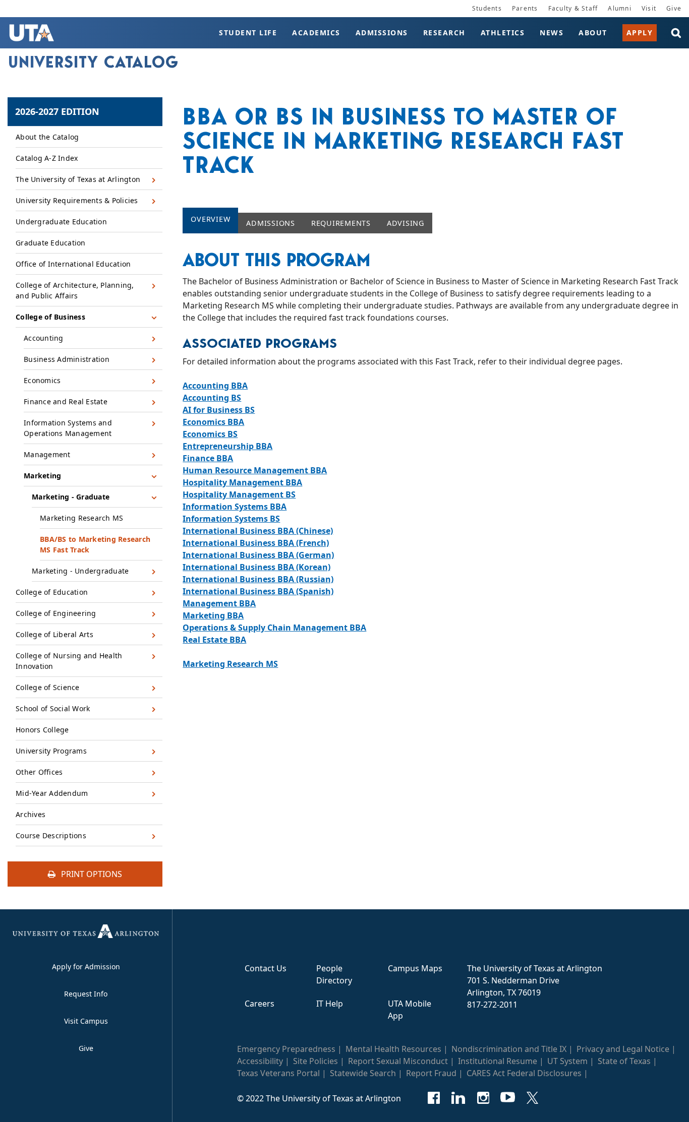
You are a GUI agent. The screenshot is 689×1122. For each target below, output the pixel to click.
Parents (525, 8)
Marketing (42, 475)
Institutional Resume (497, 1061)
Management (47, 454)
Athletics (503, 32)
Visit (649, 8)
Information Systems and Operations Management (68, 428)
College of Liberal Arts (54, 634)
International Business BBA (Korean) (256, 567)
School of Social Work (53, 708)
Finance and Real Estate (65, 401)
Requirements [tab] (341, 223)
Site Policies (315, 1061)
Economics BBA (213, 421)
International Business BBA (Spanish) (258, 591)
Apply (639, 32)
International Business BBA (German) (258, 554)
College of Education (52, 592)
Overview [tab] (210, 219)
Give (673, 8)
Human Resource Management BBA (255, 470)
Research (444, 32)
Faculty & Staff (573, 8)
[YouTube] (507, 1098)
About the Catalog (47, 137)
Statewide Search (363, 1073)
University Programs (51, 751)
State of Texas (624, 1061)
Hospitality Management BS (239, 494)
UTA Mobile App (409, 1009)
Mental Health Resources (393, 1048)
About (593, 32)
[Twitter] (532, 1098)
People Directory (334, 974)
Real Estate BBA (214, 639)
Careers (259, 1003)
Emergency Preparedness (286, 1048)
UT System (567, 1061)
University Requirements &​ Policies (77, 200)
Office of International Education (73, 264)
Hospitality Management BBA (242, 482)
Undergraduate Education (61, 221)
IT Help (329, 1003)
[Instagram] (483, 1098)
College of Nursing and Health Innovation (69, 661)
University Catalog (93, 62)
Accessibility (260, 1061)
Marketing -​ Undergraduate (80, 571)
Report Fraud (431, 1073)
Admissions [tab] (270, 223)
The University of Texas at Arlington (78, 179)
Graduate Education (51, 242)
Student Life (248, 32)
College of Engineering (56, 613)
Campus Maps (415, 968)
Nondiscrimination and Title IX (508, 1048)
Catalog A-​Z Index (47, 158)
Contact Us (265, 968)
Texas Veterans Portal (278, 1073)
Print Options (90, 874)
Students (487, 8)
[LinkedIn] (458, 1098)
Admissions (382, 32)
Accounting (44, 338)
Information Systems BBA (234, 506)
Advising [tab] (405, 223)
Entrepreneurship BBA (227, 446)
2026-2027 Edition (57, 111)
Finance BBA (208, 458)
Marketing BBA (213, 615)
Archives (30, 814)
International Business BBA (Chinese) (258, 530)
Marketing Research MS (81, 518)
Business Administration (66, 359)
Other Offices (39, 772)
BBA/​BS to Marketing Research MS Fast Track (95, 544)
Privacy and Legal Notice (623, 1048)
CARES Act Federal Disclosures (524, 1073)
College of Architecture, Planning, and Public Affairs (75, 290)
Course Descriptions (51, 835)
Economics (42, 380)
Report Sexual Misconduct (398, 1061)
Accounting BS (212, 397)
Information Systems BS (231, 518)
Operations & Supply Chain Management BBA (274, 627)
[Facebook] (433, 1098)
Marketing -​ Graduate (70, 497)
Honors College (42, 729)
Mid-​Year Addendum (52, 793)
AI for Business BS (219, 409)
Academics (316, 32)
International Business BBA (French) (256, 542)
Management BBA (219, 603)
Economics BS (210, 434)
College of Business (50, 317)
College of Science (48, 687)
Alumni (619, 8)
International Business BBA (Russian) (258, 579)
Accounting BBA (215, 385)
